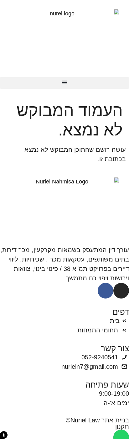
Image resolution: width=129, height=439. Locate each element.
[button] (64, 83)
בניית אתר (115, 420)
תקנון (122, 426)
